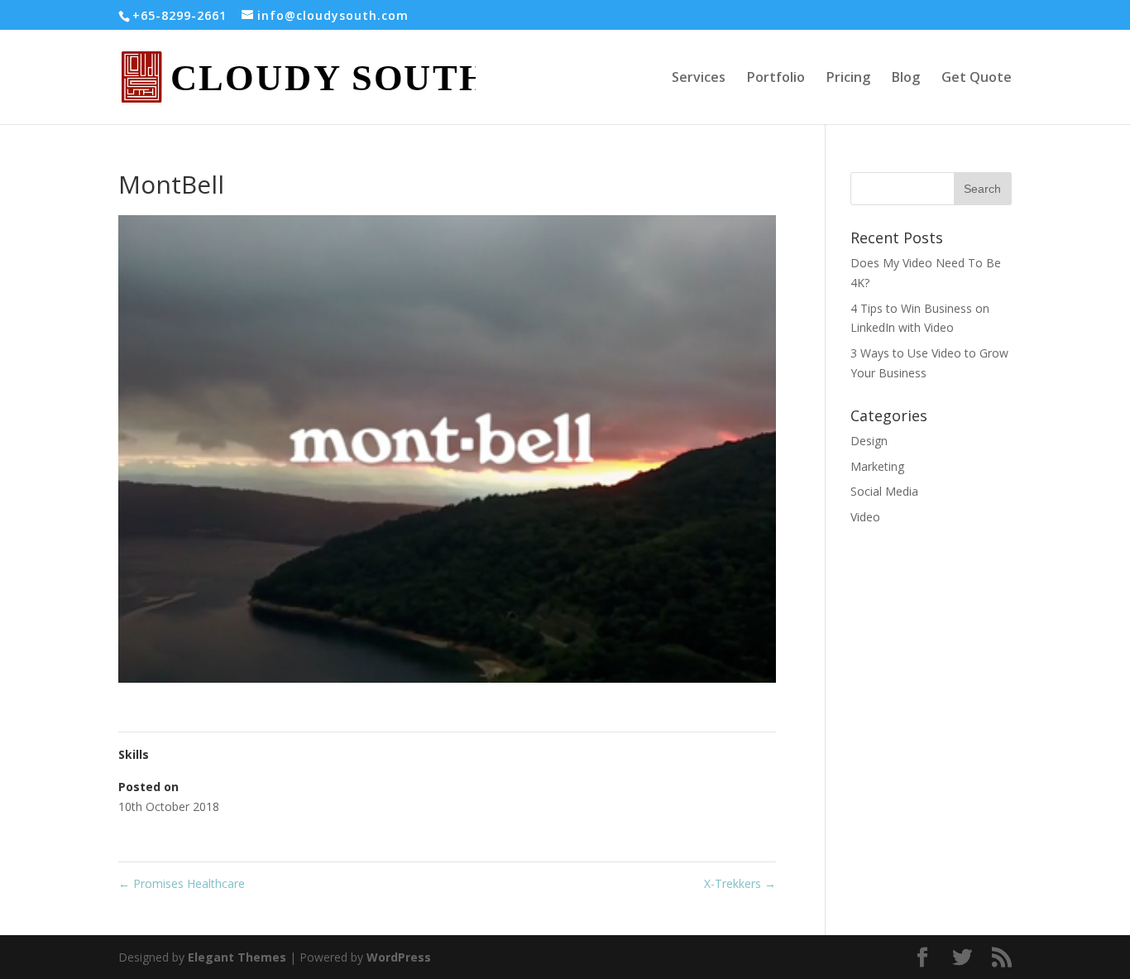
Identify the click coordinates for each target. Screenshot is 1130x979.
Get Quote (976, 78)
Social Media (884, 491)
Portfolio (776, 78)
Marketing (877, 466)
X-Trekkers (740, 883)
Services (698, 78)
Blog (906, 78)
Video (865, 517)
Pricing (848, 78)
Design (869, 441)
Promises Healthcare (181, 883)
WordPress (398, 957)
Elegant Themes (237, 957)
